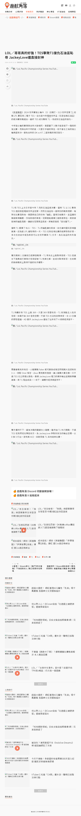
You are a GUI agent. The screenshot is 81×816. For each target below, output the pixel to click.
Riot (38, 557)
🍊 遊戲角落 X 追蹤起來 (26, 495)
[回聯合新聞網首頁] (7, 5)
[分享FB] (7, 68)
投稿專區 (72, 11)
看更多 (40, 684)
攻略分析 (8, 11)
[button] (74, 5)
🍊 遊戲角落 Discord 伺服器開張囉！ (33, 491)
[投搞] (62, 5)
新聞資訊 (29, 11)
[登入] (70, 5)
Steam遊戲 (54, 17)
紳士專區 (50, 11)
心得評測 (19, 11)
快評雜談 (40, 11)
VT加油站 (61, 11)
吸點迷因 (67, 17)
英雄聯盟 (32, 17)
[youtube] (66, 5)
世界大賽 (47, 557)
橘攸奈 (43, 17)
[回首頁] (16, 5)
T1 (32, 557)
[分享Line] (7, 74)
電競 (25, 557)
